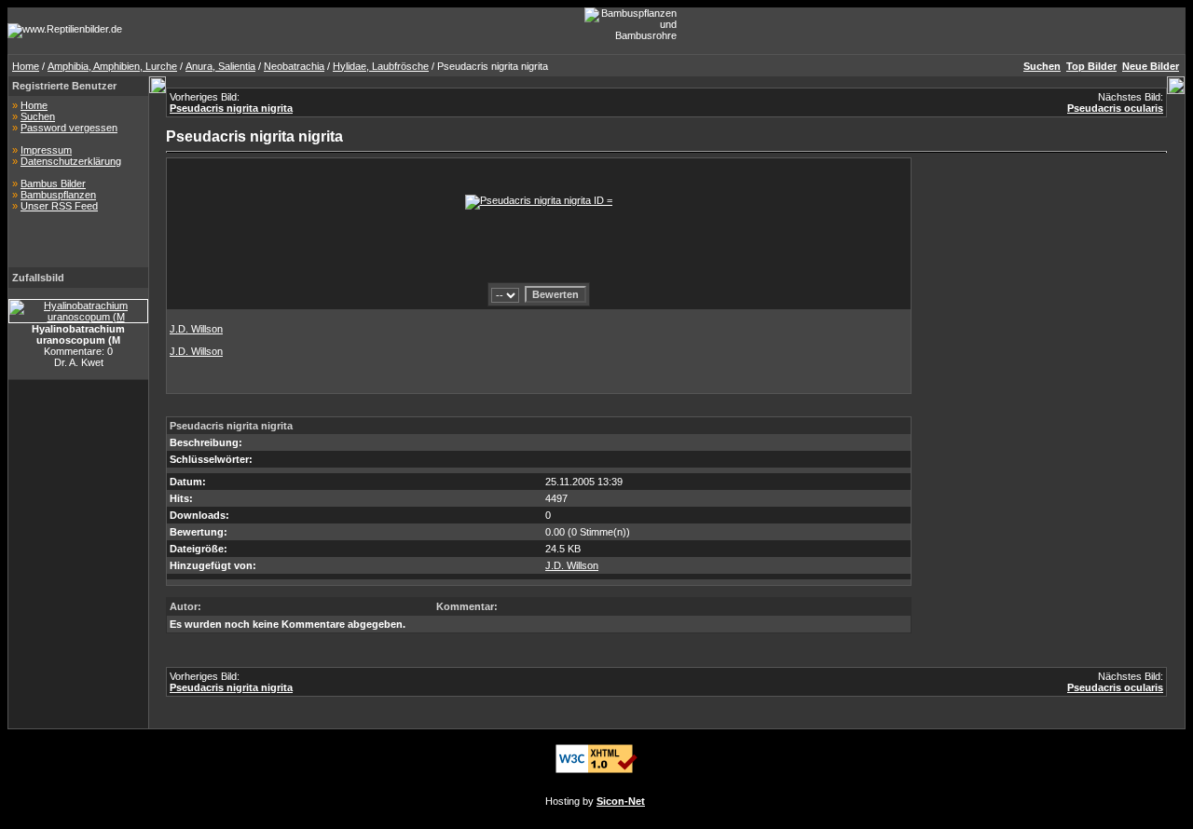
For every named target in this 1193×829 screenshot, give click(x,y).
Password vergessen (69, 127)
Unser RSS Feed (59, 205)
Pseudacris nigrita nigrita (231, 108)
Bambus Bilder (53, 183)
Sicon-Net (620, 801)
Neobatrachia (294, 66)
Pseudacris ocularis (1115, 108)
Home (25, 66)
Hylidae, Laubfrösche (381, 66)
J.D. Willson (196, 328)
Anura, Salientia (220, 66)
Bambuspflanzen (58, 194)
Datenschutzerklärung (71, 161)
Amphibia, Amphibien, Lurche (112, 66)
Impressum (46, 150)
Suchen (38, 116)
